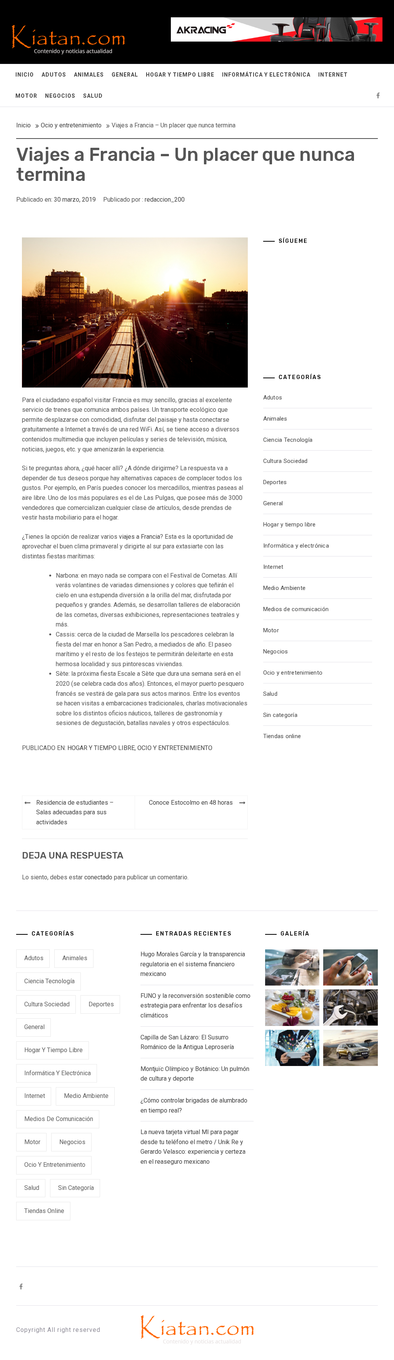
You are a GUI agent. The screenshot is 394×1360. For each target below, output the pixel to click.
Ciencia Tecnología (288, 439)
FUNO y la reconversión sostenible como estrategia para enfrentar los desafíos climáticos (195, 1005)
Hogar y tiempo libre (180, 75)
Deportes (275, 482)
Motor (26, 96)
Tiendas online (282, 736)
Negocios (60, 96)
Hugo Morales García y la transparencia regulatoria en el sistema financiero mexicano (192, 964)
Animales (89, 75)
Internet (333, 75)
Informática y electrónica (266, 75)
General (125, 75)
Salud (93, 96)
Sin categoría (280, 715)
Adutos (54, 75)
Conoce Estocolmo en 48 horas (191, 802)
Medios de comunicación (296, 609)
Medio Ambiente (284, 588)
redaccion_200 (165, 199)
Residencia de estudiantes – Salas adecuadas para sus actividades (75, 812)
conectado (98, 877)
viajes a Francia (139, 536)
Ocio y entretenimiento (174, 748)
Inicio (24, 75)
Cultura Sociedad (285, 461)
